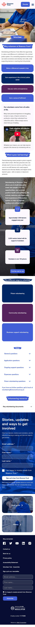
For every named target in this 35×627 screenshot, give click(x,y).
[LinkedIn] (23, 543)
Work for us (6, 553)
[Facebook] (4, 543)
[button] (32, 4)
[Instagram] (30, 543)
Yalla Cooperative (21, 622)
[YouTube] (17, 543)
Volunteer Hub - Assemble (11, 567)
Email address (8, 444)
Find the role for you (17, 271)
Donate (25, 4)
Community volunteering (17, 313)
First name (7, 453)
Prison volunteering (17, 293)
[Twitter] (10, 543)
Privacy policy (7, 558)
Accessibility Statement (10, 562)
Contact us (6, 549)
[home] (7, 4)
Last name (7, 461)
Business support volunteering (17, 332)
